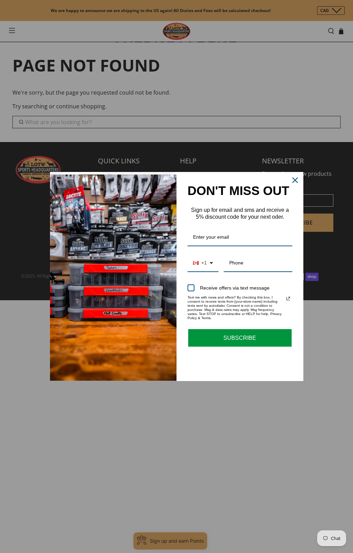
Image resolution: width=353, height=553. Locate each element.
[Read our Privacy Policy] (288, 298)
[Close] (295, 180)
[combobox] (203, 263)
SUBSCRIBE (239, 338)
